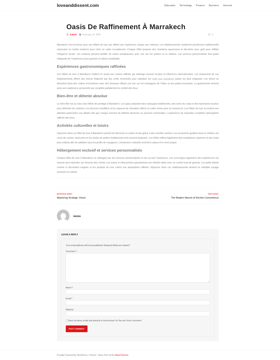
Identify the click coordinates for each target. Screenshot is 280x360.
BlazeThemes (121, 355)
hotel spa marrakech (163, 79)
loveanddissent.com (78, 5)
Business (214, 5)
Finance (200, 5)
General (227, 5)
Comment (71, 251)
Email (69, 298)
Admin (73, 34)
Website (70, 310)
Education (169, 5)
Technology (186, 5)
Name (69, 288)
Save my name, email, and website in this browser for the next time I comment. (105, 320)
